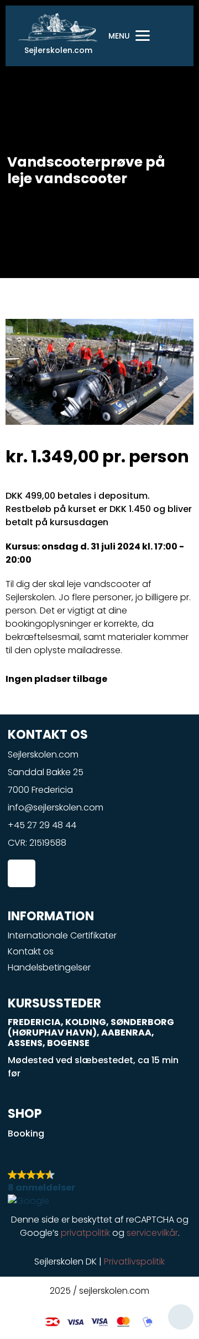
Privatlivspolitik (134, 1261)
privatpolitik (85, 1232)
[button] (100, 1188)
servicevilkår (152, 1232)
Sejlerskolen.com (58, 50)
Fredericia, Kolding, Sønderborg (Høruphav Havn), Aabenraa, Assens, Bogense (91, 1032)
